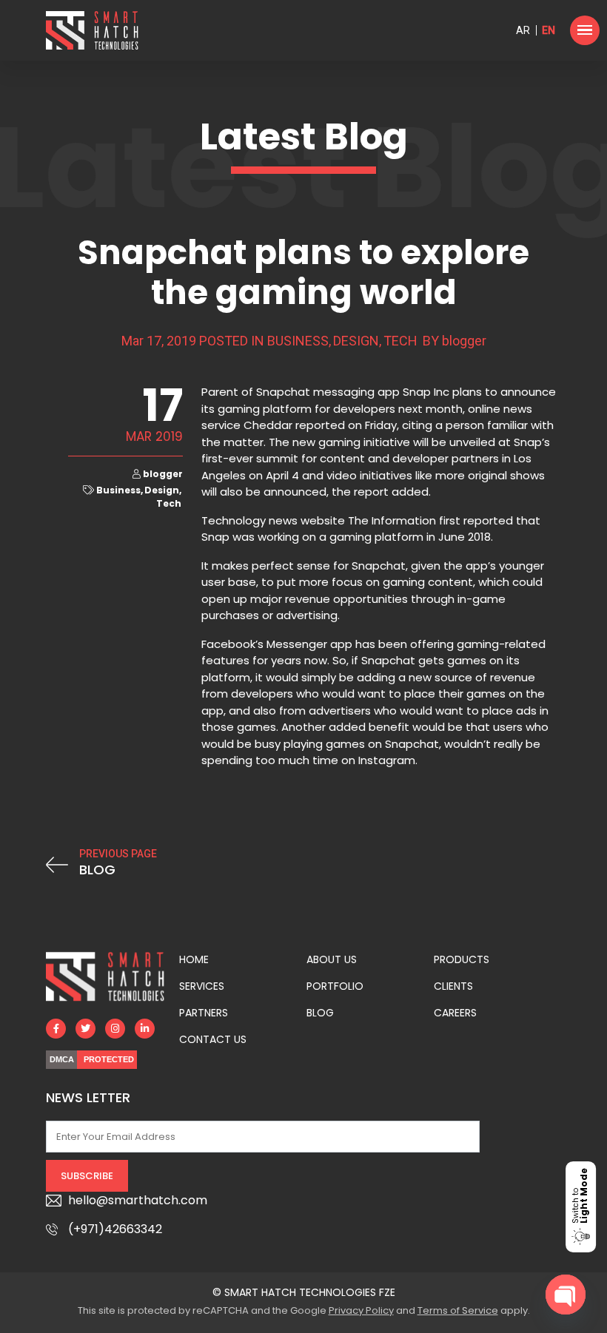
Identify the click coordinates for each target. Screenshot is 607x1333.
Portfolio (334, 986)
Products (461, 959)
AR (523, 30)
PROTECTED (109, 1059)
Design (356, 340)
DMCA (62, 1059)
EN (548, 30)
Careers (455, 1012)
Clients (453, 986)
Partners (203, 1012)
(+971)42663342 (115, 1229)
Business (298, 340)
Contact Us (213, 1039)
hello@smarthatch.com (137, 1200)
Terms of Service (457, 1310)
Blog (320, 1012)
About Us (331, 959)
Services (201, 986)
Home (194, 959)
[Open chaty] (566, 1295)
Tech (400, 340)
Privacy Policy (361, 1310)
